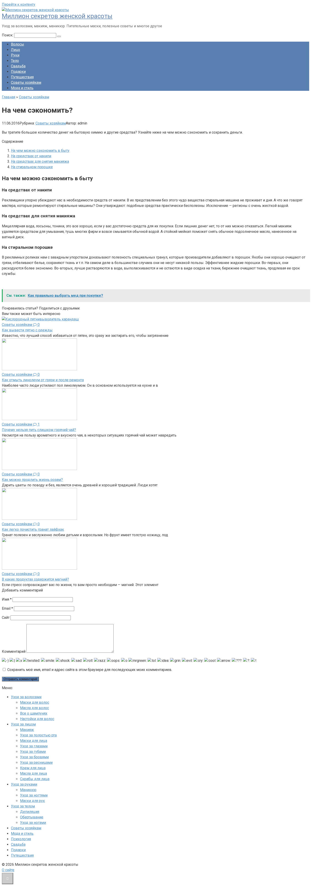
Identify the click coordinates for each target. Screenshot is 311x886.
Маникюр (28, 790)
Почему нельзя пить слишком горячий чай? (39, 430)
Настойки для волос (37, 719)
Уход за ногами (33, 822)
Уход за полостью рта (38, 735)
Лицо (15, 50)
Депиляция (29, 812)
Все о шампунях (33, 713)
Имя (7, 599)
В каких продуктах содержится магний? (35, 579)
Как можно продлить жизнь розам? (32, 479)
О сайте (8, 870)
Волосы (17, 44)
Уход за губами (33, 751)
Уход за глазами (34, 746)
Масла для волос (34, 708)
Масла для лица (33, 773)
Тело (15, 60)
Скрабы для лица (34, 779)
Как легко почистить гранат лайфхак (33, 529)
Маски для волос (34, 702)
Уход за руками (24, 784)
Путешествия (22, 77)
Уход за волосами (26, 697)
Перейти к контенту (18, 4)
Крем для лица (33, 768)
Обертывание (31, 817)
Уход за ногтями (34, 795)
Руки (15, 55)
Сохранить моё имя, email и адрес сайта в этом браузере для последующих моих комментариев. (89, 670)
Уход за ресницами (36, 762)
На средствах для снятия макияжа (40, 161)
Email (7, 608)
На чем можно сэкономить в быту (40, 150)
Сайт (6, 617)
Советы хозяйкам (26, 82)
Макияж (27, 730)
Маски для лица (33, 741)
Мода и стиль (22, 88)
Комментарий (13, 651)
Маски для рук (32, 801)
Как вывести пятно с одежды (27, 330)
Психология (21, 839)
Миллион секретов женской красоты (57, 16)
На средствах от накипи (31, 156)
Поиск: (8, 35)
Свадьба (18, 66)
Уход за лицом (23, 724)
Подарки (18, 71)
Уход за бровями (34, 757)
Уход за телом (23, 806)
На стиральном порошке (32, 167)
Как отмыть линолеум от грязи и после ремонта (43, 380)
